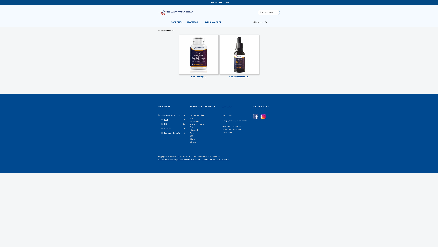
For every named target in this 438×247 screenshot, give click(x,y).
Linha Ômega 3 (198, 77)
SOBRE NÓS (176, 22)
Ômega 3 (167, 128)
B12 (165, 124)
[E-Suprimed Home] (182, 12)
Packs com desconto (172, 133)
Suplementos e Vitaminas (171, 115)
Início (163, 31)
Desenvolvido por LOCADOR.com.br (215, 159)
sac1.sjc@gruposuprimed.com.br (234, 121)
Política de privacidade (167, 159)
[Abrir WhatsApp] (432, 241)
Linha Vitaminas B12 (239, 77)
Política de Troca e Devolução (188, 159)
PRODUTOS (192, 22)
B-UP (166, 119)
